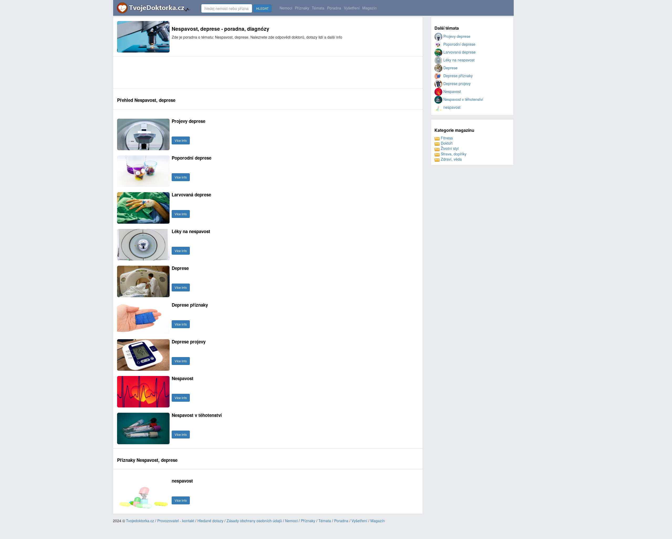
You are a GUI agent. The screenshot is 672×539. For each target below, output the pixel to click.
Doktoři (446, 143)
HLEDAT (262, 8)
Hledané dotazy (210, 520)
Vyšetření (352, 8)
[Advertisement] (212, 72)
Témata (318, 8)
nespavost (451, 107)
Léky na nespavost (458, 59)
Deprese (450, 67)
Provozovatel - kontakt (175, 520)
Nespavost (451, 91)
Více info (181, 140)
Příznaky (302, 8)
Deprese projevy (456, 83)
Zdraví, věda (451, 159)
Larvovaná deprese (459, 52)
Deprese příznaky (457, 75)
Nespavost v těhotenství (462, 99)
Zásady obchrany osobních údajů (254, 520)
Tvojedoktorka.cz (140, 520)
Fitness (446, 137)
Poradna (334, 8)
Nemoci (286, 8)
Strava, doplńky (453, 153)
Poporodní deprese (458, 44)
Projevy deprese (456, 36)
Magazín (369, 8)
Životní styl (449, 148)
